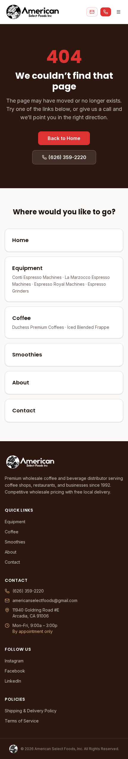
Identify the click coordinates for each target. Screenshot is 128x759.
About (10, 551)
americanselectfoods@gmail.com (45, 600)
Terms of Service (22, 720)
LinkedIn (13, 680)
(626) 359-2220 (28, 590)
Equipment (15, 521)
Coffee (11, 531)
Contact (12, 562)
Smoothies (15, 541)
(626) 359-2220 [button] (67, 157)
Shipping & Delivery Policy (31, 710)
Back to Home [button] (64, 138)
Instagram (14, 660)
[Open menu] (118, 12)
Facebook (15, 670)
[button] (92, 12)
